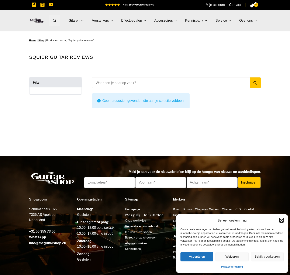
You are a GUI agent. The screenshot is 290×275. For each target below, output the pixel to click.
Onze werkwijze (135, 220)
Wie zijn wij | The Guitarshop (144, 215)
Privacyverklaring (232, 266)
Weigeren (232, 256)
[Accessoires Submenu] (177, 21)
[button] (281, 220)
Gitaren (74, 20)
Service (221, 20)
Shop (41, 40)
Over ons (246, 20)
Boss (176, 209)
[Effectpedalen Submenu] (146, 21)
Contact (235, 5)
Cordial (249, 209)
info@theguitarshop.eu (47, 243)
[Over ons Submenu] (257, 21)
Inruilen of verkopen (138, 232)
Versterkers (100, 20)
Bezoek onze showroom (141, 237)
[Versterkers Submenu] (113, 21)
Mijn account (215, 5)
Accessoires (163, 20)
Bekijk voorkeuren (267, 256)
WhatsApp (37, 237)
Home (32, 40)
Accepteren (197, 256)
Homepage (132, 209)
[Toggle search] (54, 20)
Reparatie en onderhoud (141, 226)
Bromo (187, 209)
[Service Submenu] (231, 21)
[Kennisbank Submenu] (207, 21)
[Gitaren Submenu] (84, 21)
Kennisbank (194, 20)
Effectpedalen (131, 20)
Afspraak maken (136, 243)
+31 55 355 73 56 (42, 231)
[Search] (255, 82)
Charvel (227, 209)
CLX (238, 209)
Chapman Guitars (207, 209)
